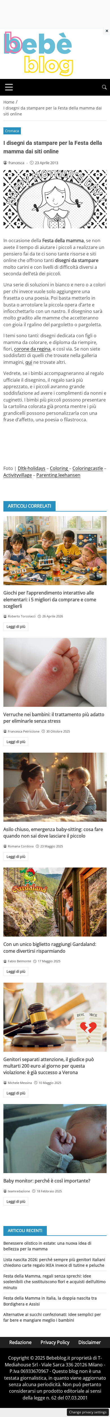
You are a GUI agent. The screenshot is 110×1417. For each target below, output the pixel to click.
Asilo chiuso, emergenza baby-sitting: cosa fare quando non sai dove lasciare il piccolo (53, 832)
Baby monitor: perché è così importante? (46, 1181)
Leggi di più (15, 626)
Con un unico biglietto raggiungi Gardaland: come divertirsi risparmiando (49, 947)
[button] (104, 87)
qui (28, 362)
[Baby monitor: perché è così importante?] (55, 1138)
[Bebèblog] (38, 53)
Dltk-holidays (31, 468)
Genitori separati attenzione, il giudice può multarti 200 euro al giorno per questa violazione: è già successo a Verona (48, 1066)
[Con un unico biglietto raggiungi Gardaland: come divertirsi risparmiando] (55, 902)
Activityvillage (17, 475)
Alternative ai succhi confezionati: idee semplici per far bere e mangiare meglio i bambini (52, 1317)
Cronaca (12, 130)
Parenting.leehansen (58, 475)
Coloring (59, 468)
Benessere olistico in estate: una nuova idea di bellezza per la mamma (47, 1245)
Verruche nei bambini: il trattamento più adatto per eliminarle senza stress (53, 717)
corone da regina (32, 349)
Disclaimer (89, 1342)
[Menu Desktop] (9, 87)
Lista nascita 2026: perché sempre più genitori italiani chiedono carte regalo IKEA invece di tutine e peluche (54, 1262)
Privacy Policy (55, 1342)
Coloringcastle (87, 468)
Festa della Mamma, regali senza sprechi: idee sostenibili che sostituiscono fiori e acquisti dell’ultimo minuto (54, 1281)
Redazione (20, 1342)
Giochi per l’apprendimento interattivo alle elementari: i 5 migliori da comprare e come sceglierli (49, 599)
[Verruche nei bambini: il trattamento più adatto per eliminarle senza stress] (55, 672)
